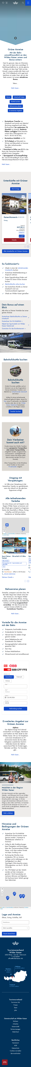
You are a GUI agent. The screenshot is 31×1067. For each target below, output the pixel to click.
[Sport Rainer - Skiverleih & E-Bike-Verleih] (14, 545)
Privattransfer (13, 467)
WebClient (15, 1032)
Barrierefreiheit (15, 1053)
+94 (22, 211)
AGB (15, 1045)
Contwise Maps (5, 535)
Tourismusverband (15, 1000)
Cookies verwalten (15, 1051)
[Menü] (28, 3)
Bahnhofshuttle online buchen (15, 284)
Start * (6, 684)
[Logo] (15, 2)
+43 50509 (16, 957)
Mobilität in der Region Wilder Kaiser (12, 788)
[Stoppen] (15, 38)
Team (15, 1008)
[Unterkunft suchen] (5, 1062)
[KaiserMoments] (14, 203)
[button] (23, 528)
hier (5, 401)
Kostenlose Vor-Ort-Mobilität (12, 321)
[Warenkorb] (6, 3)
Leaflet (4, 533)
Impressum (15, 1043)
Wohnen (15, 1021)
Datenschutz (15, 1048)
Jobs (15, 1010)
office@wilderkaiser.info (15, 958)
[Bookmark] (23, 196)
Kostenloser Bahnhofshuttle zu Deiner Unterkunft (15, 318)
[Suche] (23, 3)
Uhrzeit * (7, 701)
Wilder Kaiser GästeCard (16, 404)
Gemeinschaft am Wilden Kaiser (15, 1019)
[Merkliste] (3, 3)
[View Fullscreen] (4, 527)
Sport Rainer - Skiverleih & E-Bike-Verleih (14, 557)
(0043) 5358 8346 (9, 574)
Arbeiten (15, 1024)
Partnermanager (15, 1029)
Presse (16, 1005)
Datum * (7, 695)
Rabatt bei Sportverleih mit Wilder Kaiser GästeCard (15, 325)
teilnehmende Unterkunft (19, 392)
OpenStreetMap (11, 533)
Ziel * (6, 690)
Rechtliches (16, 1040)
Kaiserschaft (15, 1027)
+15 (22, 550)
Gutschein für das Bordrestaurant (14, 329)
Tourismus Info (15, 1002)
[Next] (28, 247)
